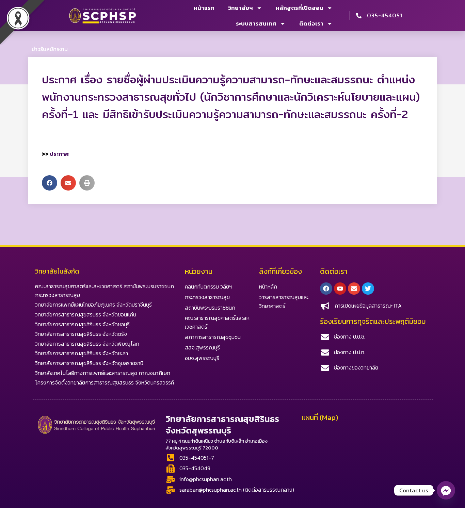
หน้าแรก (204, 7)
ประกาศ (59, 154)
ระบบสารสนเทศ (256, 23)
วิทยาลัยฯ (240, 7)
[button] (49, 183)
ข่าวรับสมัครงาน (50, 49)
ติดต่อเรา (311, 23)
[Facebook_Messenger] (446, 490)
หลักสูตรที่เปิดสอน (299, 7)
